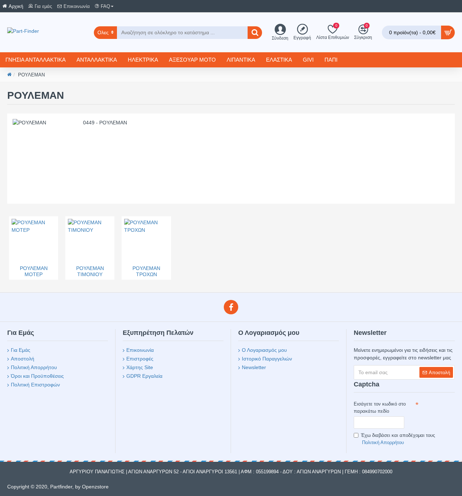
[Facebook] (231, 307)
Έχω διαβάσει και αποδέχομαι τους (398, 439)
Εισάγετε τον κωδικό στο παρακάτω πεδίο (380, 407)
